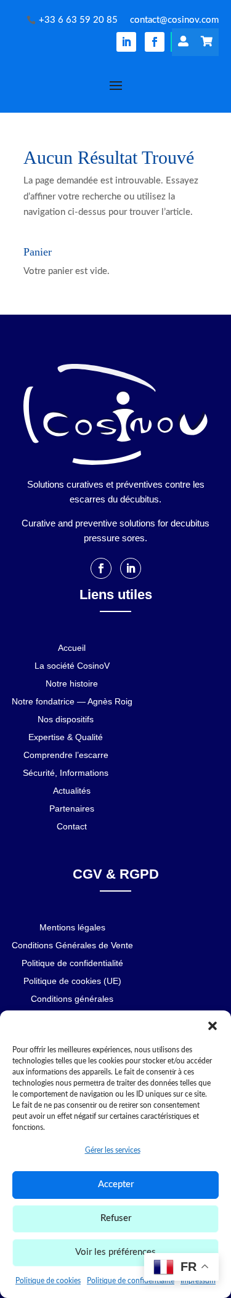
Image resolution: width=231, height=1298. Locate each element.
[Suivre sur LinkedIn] (126, 42)
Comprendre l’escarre (65, 755)
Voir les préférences (115, 1252)
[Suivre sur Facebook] (154, 42)
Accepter (116, 1184)
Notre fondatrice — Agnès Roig (72, 701)
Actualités (72, 791)
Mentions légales (72, 927)
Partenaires (71, 808)
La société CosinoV (72, 666)
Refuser (115, 1218)
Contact (72, 826)
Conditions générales (72, 999)
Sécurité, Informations (65, 773)
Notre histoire (72, 683)
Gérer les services (112, 1150)
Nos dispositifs (66, 719)
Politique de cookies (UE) (72, 981)
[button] (212, 1026)
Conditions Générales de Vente (72, 945)
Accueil (72, 648)
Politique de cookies (48, 1280)
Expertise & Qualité (65, 737)
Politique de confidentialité (130, 1280)
